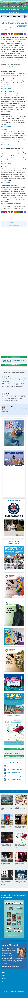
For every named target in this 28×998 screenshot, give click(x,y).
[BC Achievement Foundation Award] (14, 585)
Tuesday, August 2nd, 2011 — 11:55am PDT (17, 378)
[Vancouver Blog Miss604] (14, 2)
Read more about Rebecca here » (11, 966)
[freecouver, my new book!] (14, 937)
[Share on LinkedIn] (9, 34)
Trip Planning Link (6, 88)
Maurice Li (9, 68)
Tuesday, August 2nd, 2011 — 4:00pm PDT (18, 408)
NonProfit (2, 9)
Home (3, 972)
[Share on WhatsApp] (18, 34)
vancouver (15, 216)
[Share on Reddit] (15, 34)
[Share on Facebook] (2, 34)
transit (11, 216)
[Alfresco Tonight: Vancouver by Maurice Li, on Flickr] (14, 66)
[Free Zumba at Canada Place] (14, 704)
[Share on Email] (12, 34)
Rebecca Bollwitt (6, 26)
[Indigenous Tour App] (14, 527)
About (17, 9)
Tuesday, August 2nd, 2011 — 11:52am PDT (8, 28)
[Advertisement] (14, 293)
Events (14, 9)
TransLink (11, 218)
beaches (7, 218)
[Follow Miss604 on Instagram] (12, 12)
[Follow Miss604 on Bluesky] (10, 12)
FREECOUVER (16, 6)
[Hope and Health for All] (14, 510)
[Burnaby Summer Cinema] (14, 682)
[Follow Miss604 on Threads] (14, 12)
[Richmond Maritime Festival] (14, 433)
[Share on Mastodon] (25, 34)
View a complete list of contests (13, 364)
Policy (3, 981)
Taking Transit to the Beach (14, 23)
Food (7, 9)
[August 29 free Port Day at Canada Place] (14, 558)
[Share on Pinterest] (5, 34)
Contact (22, 9)
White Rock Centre (19, 195)
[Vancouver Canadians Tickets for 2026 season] (14, 16)
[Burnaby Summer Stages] (14, 636)
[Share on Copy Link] (21, 34)
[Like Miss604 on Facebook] (16, 12)
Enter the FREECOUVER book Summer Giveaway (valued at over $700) (13, 361)
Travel (10, 9)
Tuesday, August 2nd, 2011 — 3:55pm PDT (18, 395)
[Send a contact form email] (19, 12)
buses (8, 216)
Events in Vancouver (7, 985)
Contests (14, 941)
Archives (22, 941)
